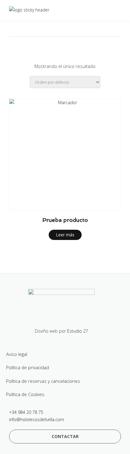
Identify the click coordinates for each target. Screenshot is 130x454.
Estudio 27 (77, 331)
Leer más (65, 235)
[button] (65, 436)
